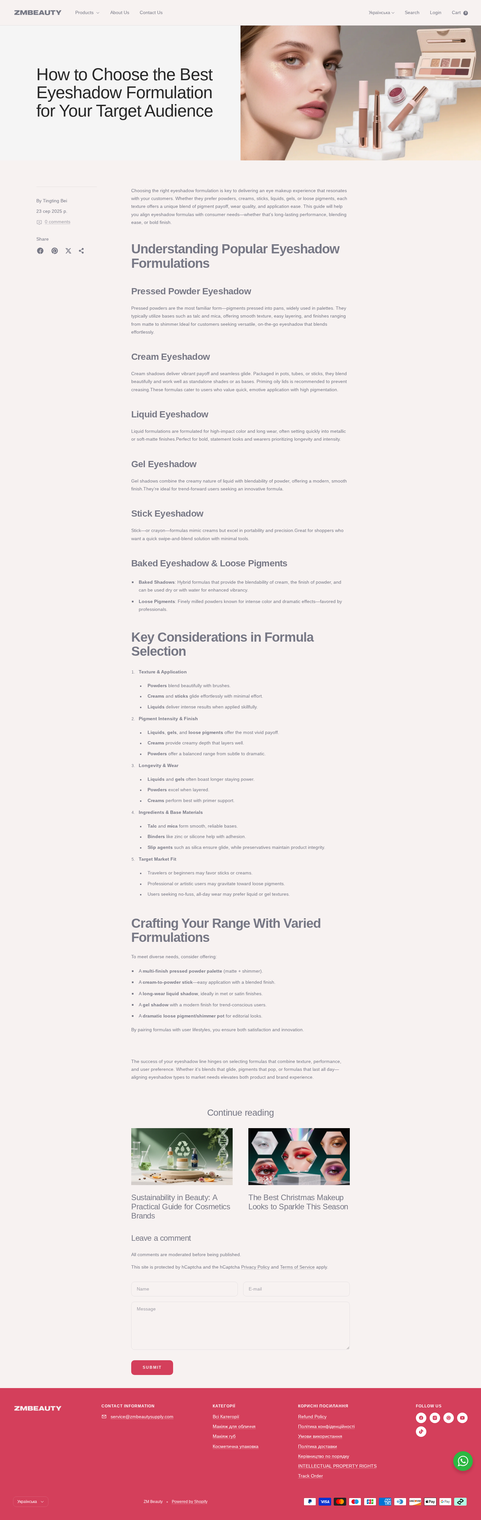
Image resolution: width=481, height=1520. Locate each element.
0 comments (57, 221)
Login (435, 12)
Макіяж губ (224, 1436)
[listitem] (40, 251)
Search (412, 12)
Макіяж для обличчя (234, 1426)
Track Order (310, 1475)
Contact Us (151, 12)
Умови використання (320, 1436)
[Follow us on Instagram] (435, 1418)
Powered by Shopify (189, 1501)
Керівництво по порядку (323, 1456)
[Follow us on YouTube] (462, 1418)
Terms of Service (297, 1267)
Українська (379, 12)
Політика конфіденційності (326, 1426)
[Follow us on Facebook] (421, 1418)
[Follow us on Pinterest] (448, 1418)
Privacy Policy (255, 1267)
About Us (119, 12)
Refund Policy (312, 1416)
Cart (459, 12)
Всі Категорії (226, 1416)
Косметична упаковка (235, 1446)
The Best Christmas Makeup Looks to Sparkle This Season (298, 1202)
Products (85, 12)
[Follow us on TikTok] (421, 1431)
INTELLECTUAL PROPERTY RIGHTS (337, 1466)
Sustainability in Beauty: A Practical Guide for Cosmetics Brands (180, 1206)
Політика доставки (317, 1446)
